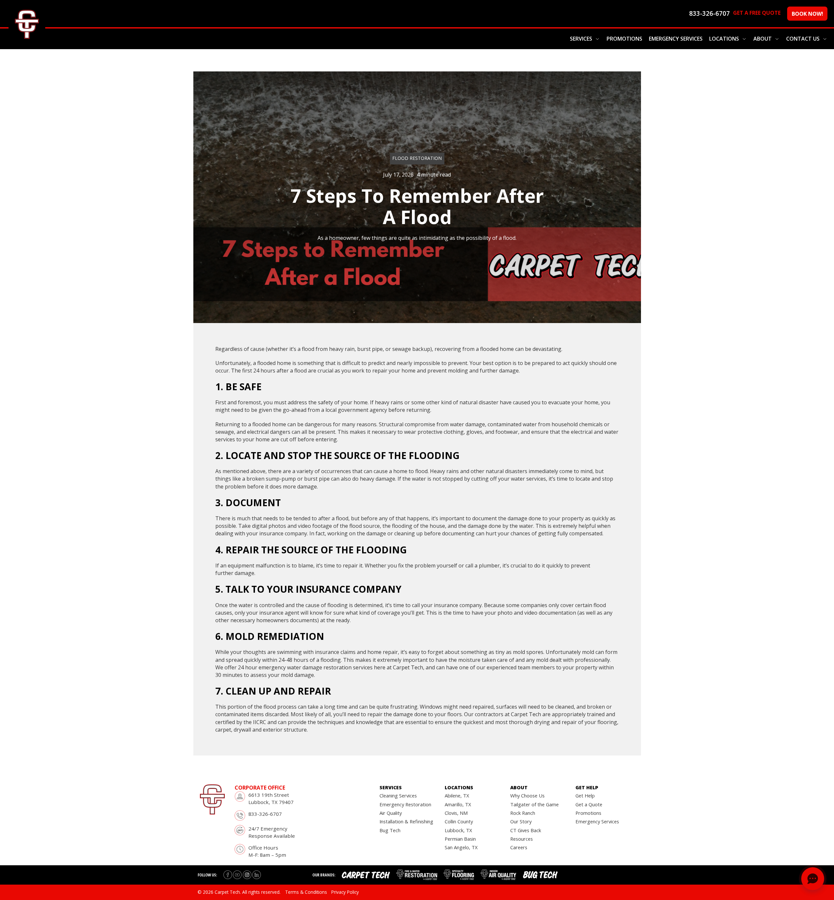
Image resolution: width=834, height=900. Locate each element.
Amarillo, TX (458, 804)
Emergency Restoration (405, 804)
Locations (724, 38)
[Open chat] (812, 878)
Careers (518, 847)
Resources (521, 838)
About (762, 38)
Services (581, 38)
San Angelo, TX (461, 847)
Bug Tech (389, 830)
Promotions (624, 39)
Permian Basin (460, 838)
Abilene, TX (457, 795)
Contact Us (803, 38)
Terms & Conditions (306, 892)
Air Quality (390, 813)
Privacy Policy (345, 892)
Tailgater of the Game (534, 804)
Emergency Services (676, 39)
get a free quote (757, 12)
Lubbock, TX (458, 830)
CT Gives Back (525, 830)
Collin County (459, 821)
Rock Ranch (522, 813)
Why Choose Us (527, 795)
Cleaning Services (398, 795)
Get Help (585, 795)
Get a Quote (588, 804)
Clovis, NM (456, 813)
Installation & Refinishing (406, 821)
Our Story (521, 821)
